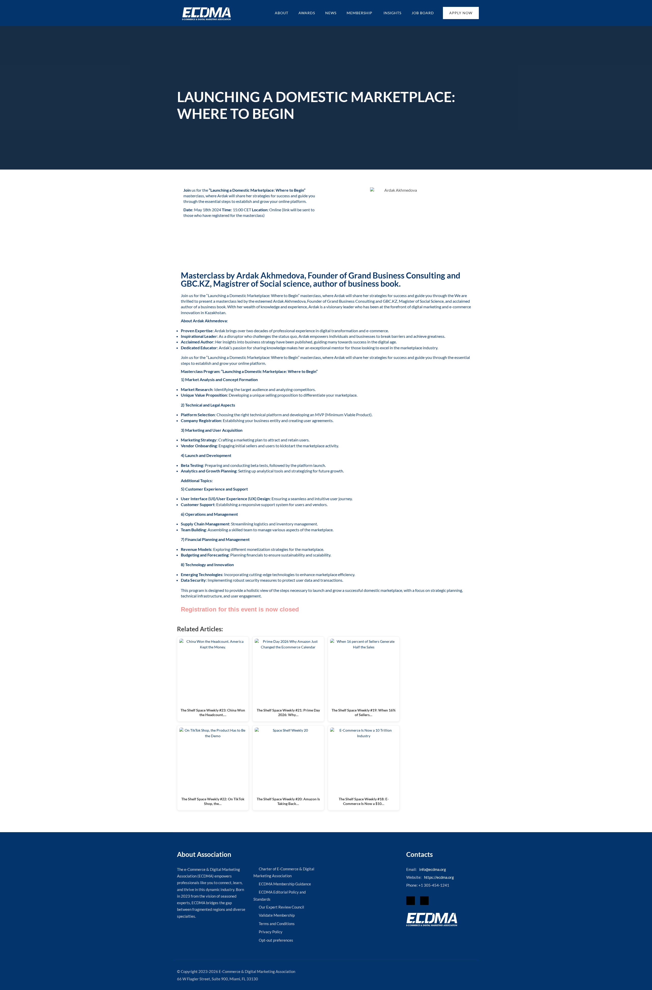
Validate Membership (277, 915)
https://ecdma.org (439, 877)
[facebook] (410, 900)
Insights (392, 13)
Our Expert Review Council (281, 907)
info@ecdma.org (432, 869)
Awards (306, 13)
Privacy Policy (270, 931)
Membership (360, 13)
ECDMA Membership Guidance (285, 884)
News (330, 13)
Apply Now (460, 13)
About (281, 13)
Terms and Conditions (277, 923)
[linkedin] (424, 900)
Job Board (423, 13)
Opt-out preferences (276, 940)
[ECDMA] (206, 13)
